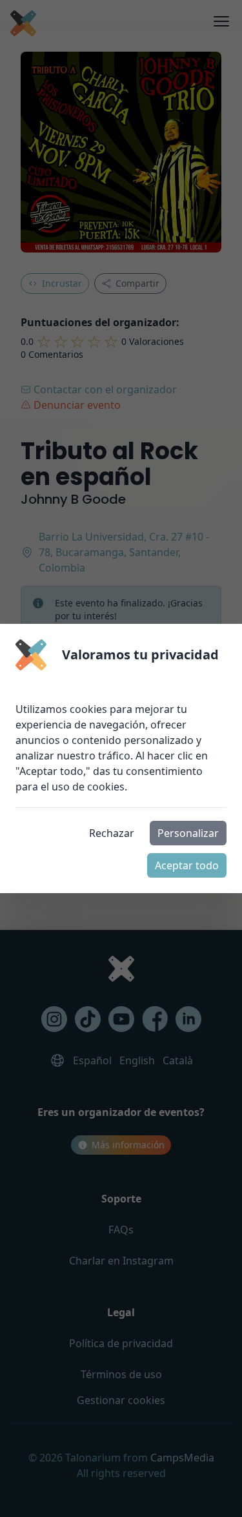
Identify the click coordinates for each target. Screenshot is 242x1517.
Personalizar (188, 833)
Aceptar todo (187, 865)
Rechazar (111, 833)
